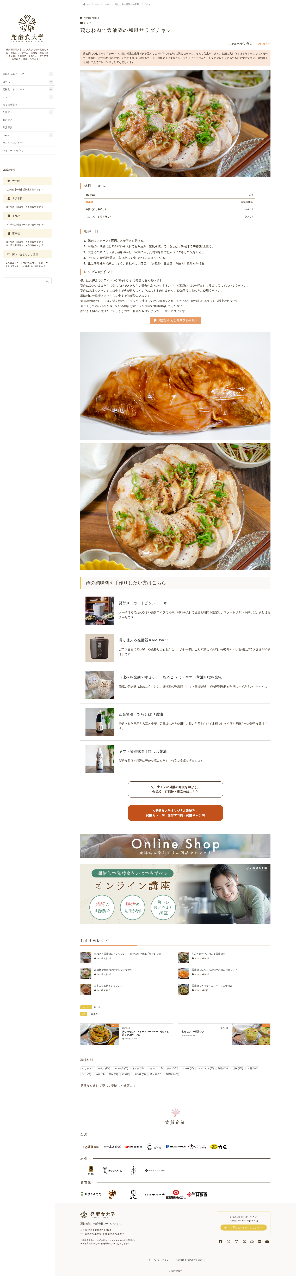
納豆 (100, 1074)
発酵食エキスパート (13, 89)
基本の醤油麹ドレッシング (108, 985)
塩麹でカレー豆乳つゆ (192, 1031)
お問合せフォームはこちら (245, 1227)
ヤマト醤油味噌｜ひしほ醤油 (143, 751)
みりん (104, 1068)
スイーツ (155, 1068)
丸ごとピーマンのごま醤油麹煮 (208, 953)
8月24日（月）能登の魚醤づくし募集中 (25, 262)
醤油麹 (89, 202)
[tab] (27, 181)
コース (6, 81)
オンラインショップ (13, 143)
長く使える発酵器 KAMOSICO (143, 640)
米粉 (86, 1074)
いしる (87, 1068)
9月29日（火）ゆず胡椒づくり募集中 (24, 266)
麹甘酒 (155, 1074)
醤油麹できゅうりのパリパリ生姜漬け (212, 985)
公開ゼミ (7, 112)
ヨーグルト (206, 1068)
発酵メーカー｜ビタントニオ (143, 603)
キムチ (138, 1068)
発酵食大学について (13, 74)
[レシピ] (100, 1034)
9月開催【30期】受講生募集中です (23, 189)
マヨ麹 (188, 1068)
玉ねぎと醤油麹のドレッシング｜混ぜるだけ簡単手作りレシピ (127, 953)
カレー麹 (121, 1068)
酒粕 (113, 1074)
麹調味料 (172, 1074)
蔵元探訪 (7, 127)
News (6, 135)
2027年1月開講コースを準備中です (23, 207)
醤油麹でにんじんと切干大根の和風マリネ (214, 969)
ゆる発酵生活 (10, 104)
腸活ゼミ (7, 120)
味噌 (223, 1068)
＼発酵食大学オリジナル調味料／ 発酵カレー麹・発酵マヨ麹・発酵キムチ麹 (175, 813)
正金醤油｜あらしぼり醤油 (141, 714)
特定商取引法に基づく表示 (189, 1260)
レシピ (6, 97)
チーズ (172, 1068)
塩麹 (238, 1068)
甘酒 (252, 1068)
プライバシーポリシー (160, 1260)
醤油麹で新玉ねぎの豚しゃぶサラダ (113, 969)
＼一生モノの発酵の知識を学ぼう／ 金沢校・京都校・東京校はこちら (175, 789)
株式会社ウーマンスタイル (108, 1223)
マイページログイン (13, 150)
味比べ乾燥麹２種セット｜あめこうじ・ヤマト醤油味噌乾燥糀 (170, 677)
